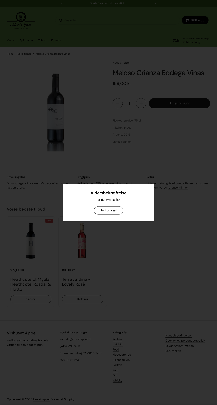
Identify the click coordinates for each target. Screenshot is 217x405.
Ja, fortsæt (108, 210)
